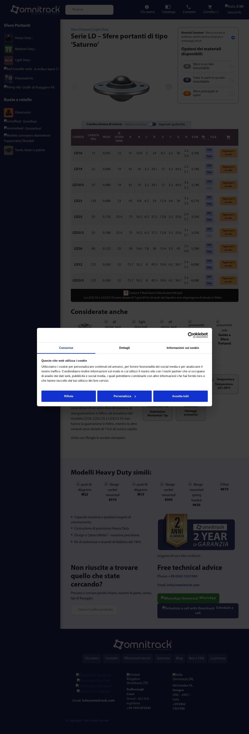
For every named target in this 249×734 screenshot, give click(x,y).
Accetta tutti (180, 396)
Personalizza (122, 396)
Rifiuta (68, 396)
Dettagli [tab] (124, 347)
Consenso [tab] (66, 347)
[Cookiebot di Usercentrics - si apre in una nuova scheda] (191, 335)
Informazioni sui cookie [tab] (183, 347)
